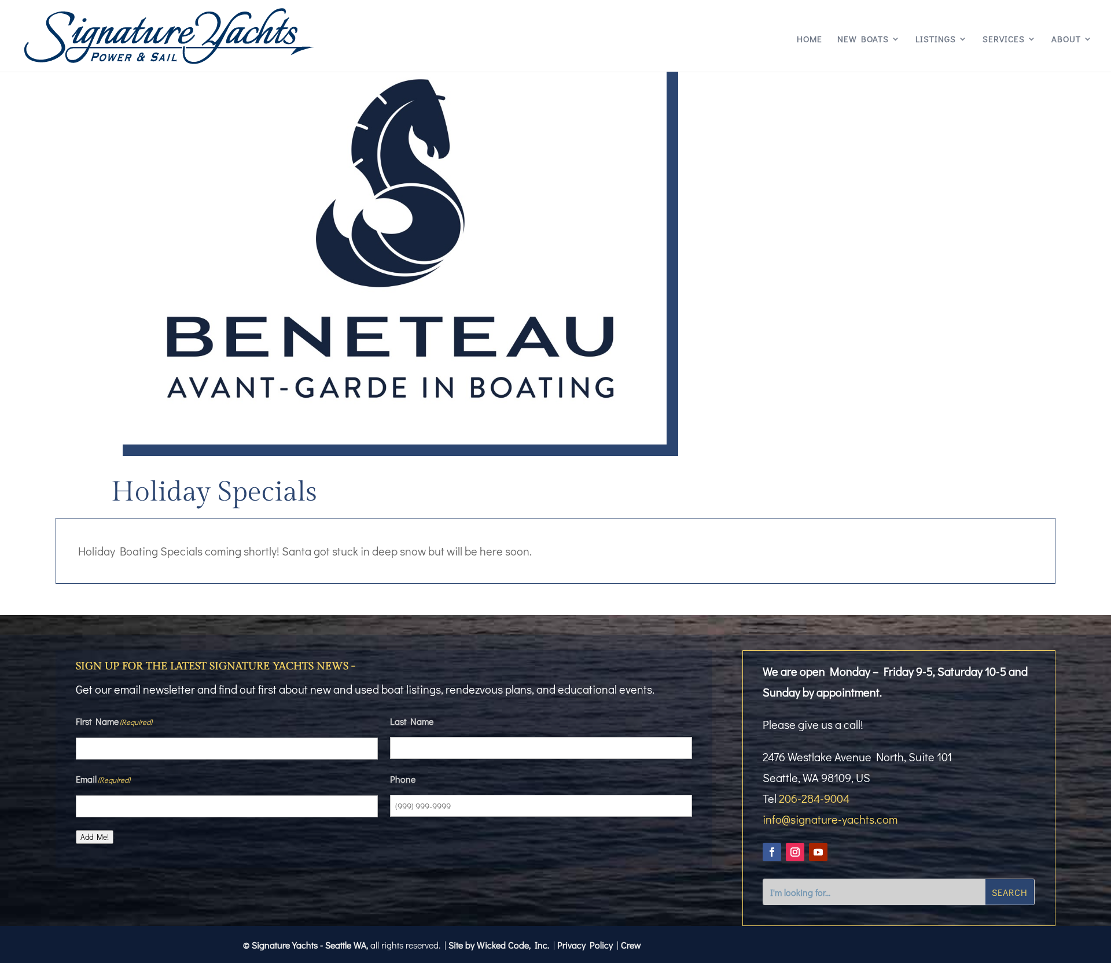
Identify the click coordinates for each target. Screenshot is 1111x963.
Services (1004, 40)
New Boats (863, 40)
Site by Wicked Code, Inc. (498, 945)
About (1066, 40)
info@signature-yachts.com (830, 819)
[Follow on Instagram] (795, 852)
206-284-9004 (814, 798)
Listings (935, 40)
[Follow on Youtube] (818, 852)
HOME (809, 40)
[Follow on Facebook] (772, 852)
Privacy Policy (585, 945)
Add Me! (94, 837)
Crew (631, 945)
